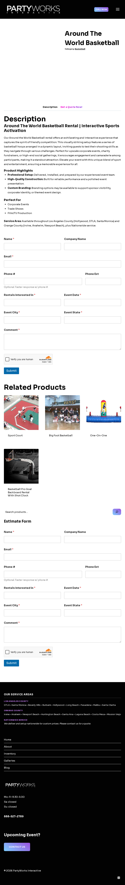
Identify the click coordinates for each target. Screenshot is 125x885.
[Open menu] (117, 9)
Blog (7, 767)
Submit (11, 371)
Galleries (9, 760)
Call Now (101, 9)
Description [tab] (50, 107)
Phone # (9, 273)
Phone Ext (92, 273)
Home (7, 739)
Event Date (72, 295)
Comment (12, 329)
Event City (12, 312)
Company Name (75, 239)
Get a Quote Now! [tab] (71, 107)
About (8, 746)
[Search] (117, 512)
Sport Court (15, 435)
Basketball (80, 49)
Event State (73, 312)
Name (9, 239)
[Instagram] (118, 877)
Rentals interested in (19, 295)
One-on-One (98, 435)
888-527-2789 (14, 816)
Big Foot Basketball (61, 435)
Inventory (10, 753)
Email (8, 256)
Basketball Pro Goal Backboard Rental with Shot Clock (20, 492)
